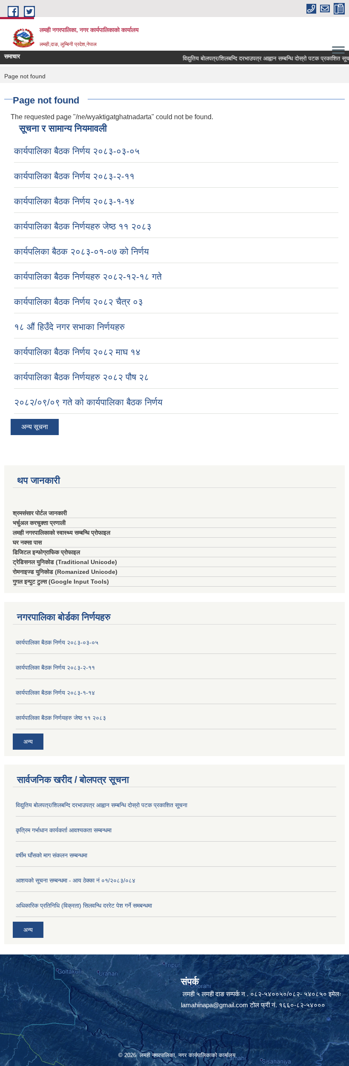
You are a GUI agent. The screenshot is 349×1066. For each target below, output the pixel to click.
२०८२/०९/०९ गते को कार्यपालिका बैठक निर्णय (88, 402)
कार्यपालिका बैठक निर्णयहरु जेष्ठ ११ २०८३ (83, 226)
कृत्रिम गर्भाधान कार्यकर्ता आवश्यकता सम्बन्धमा (64, 830)
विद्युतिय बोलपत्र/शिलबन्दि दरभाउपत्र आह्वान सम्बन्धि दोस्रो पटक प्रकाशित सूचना (260, 58)
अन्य (28, 741)
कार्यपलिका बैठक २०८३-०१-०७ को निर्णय (81, 251)
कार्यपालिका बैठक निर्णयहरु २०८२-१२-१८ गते (88, 276)
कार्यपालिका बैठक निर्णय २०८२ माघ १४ (77, 352)
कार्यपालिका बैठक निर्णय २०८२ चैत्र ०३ (78, 302)
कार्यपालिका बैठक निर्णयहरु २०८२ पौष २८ (81, 377)
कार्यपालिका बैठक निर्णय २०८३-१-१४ (74, 201)
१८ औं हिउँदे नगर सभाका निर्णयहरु (69, 327)
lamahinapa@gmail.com (214, 1005)
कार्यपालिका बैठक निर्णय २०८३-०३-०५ (77, 151)
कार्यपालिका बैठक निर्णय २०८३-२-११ (74, 176)
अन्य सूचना (34, 426)
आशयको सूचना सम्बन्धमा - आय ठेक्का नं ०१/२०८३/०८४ (75, 880)
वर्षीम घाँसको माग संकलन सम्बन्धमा (51, 855)
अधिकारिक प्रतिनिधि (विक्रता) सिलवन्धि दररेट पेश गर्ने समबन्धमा (84, 905)
